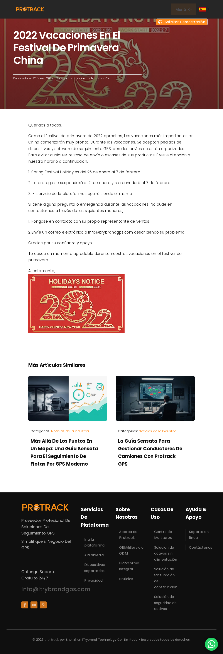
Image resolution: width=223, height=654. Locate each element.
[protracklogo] (30, 8)
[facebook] (24, 604)
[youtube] (33, 604)
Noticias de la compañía (92, 78)
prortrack (52, 639)
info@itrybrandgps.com (55, 589)
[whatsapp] (43, 604)
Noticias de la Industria (70, 431)
